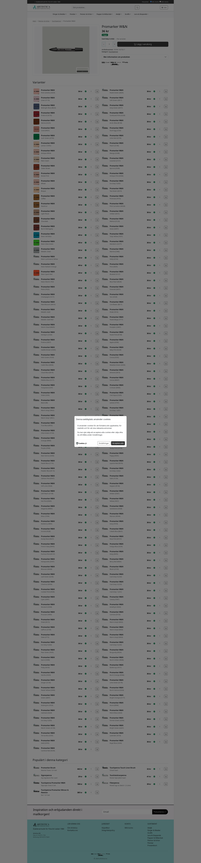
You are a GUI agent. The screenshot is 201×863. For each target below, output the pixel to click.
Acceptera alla (118, 443)
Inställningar (104, 443)
